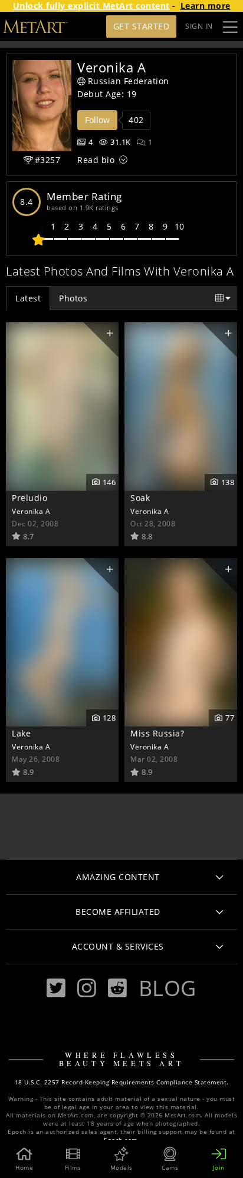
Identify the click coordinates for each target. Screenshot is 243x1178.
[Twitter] (56, 988)
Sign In (199, 26)
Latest (28, 298)
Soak (140, 497)
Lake (21, 733)
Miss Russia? (157, 733)
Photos (73, 298)
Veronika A (31, 511)
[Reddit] (117, 988)
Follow (97, 119)
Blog (167, 988)
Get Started (141, 26)
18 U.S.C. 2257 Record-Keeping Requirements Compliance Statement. (122, 1082)
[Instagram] (86, 988)
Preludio (29, 497)
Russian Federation (128, 81)
